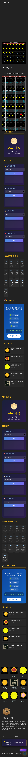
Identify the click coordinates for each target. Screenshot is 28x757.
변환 (14, 195)
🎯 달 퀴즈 (23, 749)
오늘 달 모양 (5, 2)
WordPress (18, 753)
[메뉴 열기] (25, 2)
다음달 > (22, 73)
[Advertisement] (14, 23)
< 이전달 (6, 73)
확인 (14, 173)
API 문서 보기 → (14, 336)
